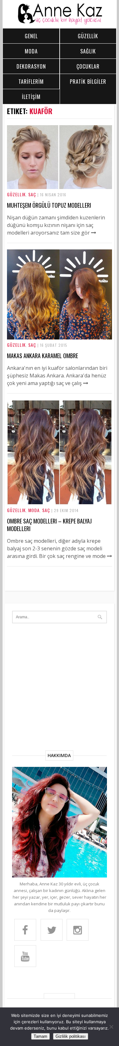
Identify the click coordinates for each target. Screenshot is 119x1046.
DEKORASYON (31, 66)
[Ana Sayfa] (59, 23)
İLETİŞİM (31, 97)
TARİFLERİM (31, 81)
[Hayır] (111, 1027)
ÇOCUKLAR (88, 66)
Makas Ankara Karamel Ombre (42, 356)
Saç (32, 194)
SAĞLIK (88, 51)
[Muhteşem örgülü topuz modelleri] (59, 187)
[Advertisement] (59, 688)
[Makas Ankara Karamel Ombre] (59, 337)
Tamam (40, 1036)
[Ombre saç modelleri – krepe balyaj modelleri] (59, 502)
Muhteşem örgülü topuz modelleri (49, 205)
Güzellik (16, 194)
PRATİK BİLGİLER (88, 81)
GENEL (31, 36)
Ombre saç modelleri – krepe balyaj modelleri (49, 525)
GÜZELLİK (88, 36)
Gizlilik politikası (71, 1036)
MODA (31, 51)
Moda (34, 510)
